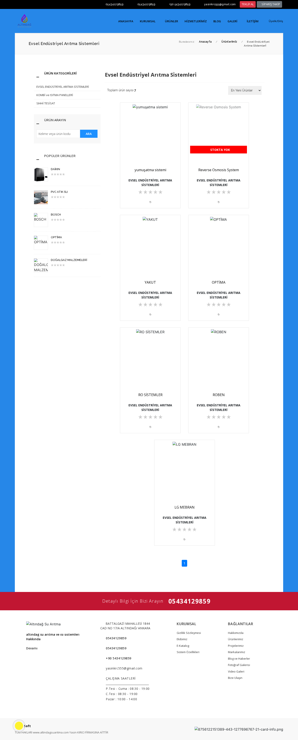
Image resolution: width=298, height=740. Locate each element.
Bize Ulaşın (235, 678)
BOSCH (56, 214)
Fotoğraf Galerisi (239, 665)
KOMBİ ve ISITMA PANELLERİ (54, 95)
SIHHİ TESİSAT (45, 103)
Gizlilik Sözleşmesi (189, 633)
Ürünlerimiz (235, 639)
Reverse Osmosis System (218, 169)
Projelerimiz (236, 646)
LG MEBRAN (185, 507)
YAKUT (150, 282)
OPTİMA (56, 237)
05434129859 (114, 4)
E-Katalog (183, 646)
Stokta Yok (219, 150)
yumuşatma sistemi (150, 169)
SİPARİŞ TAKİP (270, 4)
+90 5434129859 (179, 4)
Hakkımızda (235, 633)
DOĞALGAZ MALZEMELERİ (69, 260)
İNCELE (152, 149)
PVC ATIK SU (59, 191)
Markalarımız (236, 652)
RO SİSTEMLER (150, 394)
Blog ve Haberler (239, 659)
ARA (89, 134)
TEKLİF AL (248, 4)
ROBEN (219, 394)
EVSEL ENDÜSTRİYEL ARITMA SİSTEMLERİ (62, 87)
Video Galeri (236, 671)
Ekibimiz (182, 639)
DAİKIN (55, 169)
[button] (274, 21)
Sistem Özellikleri (188, 652)
